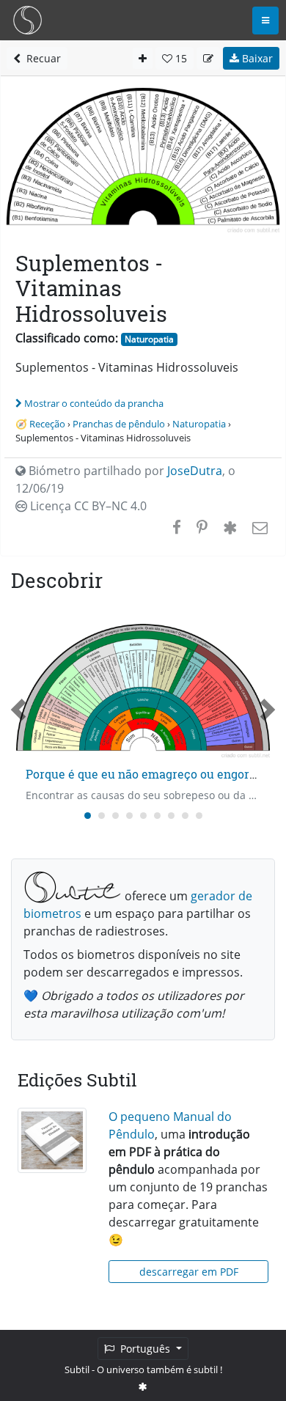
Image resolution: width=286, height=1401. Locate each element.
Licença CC (87, 506)
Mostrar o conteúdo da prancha (94, 403)
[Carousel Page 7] (171, 815)
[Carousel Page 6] (157, 815)
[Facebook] (176, 527)
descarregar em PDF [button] (188, 1272)
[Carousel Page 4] (129, 815)
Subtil (77, 1369)
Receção (47, 423)
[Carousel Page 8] (185, 815)
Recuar (41, 58)
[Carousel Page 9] (199, 815)
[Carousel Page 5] (143, 815)
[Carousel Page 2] (101, 815)
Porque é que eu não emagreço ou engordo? (147, 774)
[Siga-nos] (143, 1386)
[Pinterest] (202, 527)
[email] (258, 527)
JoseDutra (194, 471)
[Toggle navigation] (265, 20)
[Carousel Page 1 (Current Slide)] (87, 815)
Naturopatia (149, 339)
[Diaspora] (230, 527)
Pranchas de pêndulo (119, 423)
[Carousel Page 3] (115, 815)
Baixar (256, 58)
